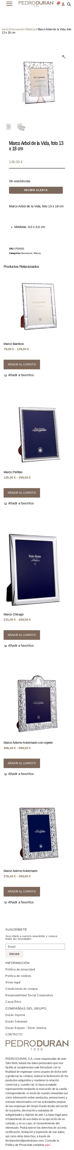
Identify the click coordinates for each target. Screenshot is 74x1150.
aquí (47, 1144)
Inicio (5, 29)
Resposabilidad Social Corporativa (29, 995)
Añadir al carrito (22, 364)
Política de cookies (18, 975)
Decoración (17, 29)
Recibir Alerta (36, 190)
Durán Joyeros (15, 1015)
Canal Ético (13, 1001)
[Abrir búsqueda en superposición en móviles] (69, 4)
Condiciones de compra (21, 988)
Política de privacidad (20, 969)
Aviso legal (13, 982)
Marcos (31, 29)
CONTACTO (13, 1034)
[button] (64, 57)
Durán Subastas (16, 1021)
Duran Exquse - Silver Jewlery (26, 1027)
